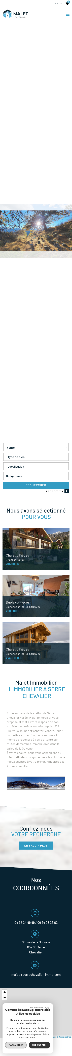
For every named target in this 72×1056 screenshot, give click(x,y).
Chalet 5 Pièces (17, 557)
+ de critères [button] (54, 491)
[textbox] (36, 456)
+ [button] (5, 992)
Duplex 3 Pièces (23, 604)
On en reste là (38, 1007)
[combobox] (36, 447)
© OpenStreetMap (64, 1037)
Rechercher (36, 485)
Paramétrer (16, 1044)
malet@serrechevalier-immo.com (36, 974)
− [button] (5, 997)
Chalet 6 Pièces (23, 651)
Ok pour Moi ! (39, 1044)
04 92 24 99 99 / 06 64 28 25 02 (36, 922)
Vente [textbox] (11, 447)
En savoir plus (36, 845)
